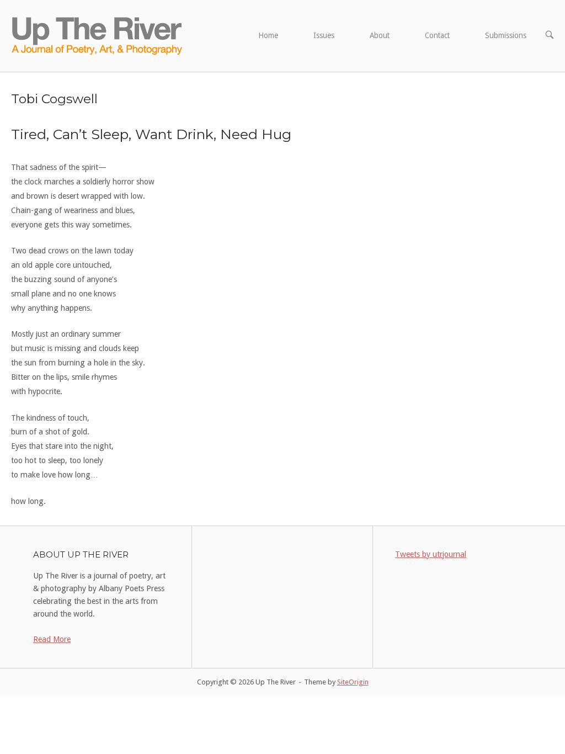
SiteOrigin (353, 682)
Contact (437, 35)
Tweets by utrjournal (430, 554)
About (380, 35)
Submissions (505, 35)
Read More (52, 639)
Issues (323, 35)
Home (268, 35)
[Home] (98, 35)
